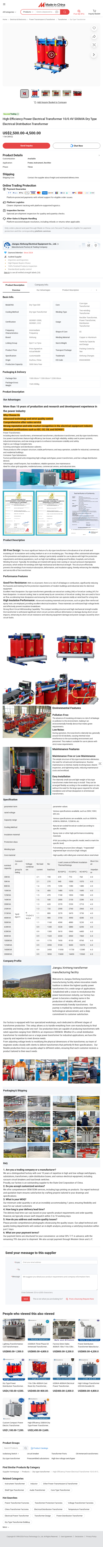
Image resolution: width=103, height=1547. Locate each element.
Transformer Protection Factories (48, 1503)
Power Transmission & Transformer (42, 19)
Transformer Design (42, 1515)
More (5, 1527)
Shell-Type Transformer (14, 1490)
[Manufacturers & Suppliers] (51, 4)
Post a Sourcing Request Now (80, 1299)
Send (26, 1299)
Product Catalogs (40, 1448)
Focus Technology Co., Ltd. (34, 1536)
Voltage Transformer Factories (80, 1503)
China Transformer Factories (17, 1509)
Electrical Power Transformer (17, 1515)
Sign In (7, 272)
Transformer (62, 19)
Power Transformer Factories (17, 1503)
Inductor (34, 1483)
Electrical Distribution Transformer (48, 1509)
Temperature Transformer (78, 1509)
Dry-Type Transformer (77, 19)
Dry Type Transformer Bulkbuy (17, 1522)
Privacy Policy (91, 1536)
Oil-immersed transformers (87, 1453)
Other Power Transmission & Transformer (60, 1483)
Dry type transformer (11, 1458)
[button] (91, 290)
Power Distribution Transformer (69, 1515)
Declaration (79, 1536)
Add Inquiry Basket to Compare (52, 102)
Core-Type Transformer (60, 1490)
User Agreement (66, 1536)
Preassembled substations (38, 1458)
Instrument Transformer (15, 1483)
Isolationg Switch (10, 1453)
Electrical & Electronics (18, 19)
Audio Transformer (37, 1490)
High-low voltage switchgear (63, 1458)
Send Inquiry (26, 145)
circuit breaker (33, 1453)
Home (5, 19)
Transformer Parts (59, 1453)
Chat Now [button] (78, 145)
